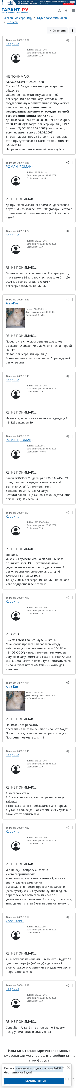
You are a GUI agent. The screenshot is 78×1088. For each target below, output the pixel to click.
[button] (73, 10)
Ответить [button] (59, 30)
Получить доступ (34, 1081)
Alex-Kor (12, 303)
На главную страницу (17, 18)
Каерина (12, 44)
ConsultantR (15, 921)
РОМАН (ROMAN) (19, 166)
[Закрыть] (68, 1067)
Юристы (12, 22)
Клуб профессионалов (51, 18)
